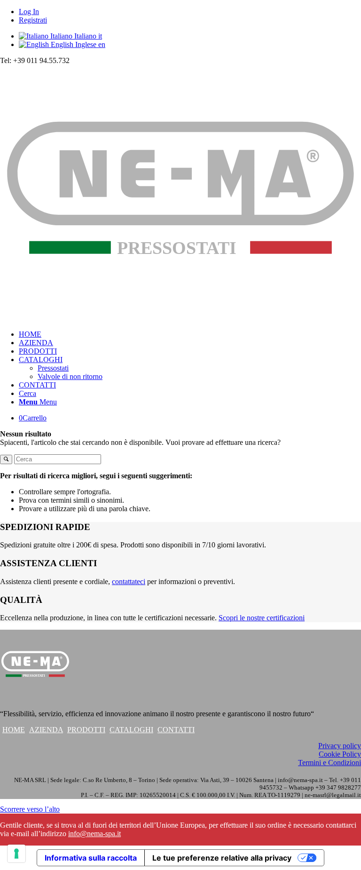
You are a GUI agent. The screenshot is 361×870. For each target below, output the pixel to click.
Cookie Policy (340, 754)
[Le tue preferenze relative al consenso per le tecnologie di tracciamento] (16, 853)
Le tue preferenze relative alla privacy (221, 857)
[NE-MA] (180, 318)
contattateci (128, 581)
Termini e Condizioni (329, 763)
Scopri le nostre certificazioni (262, 618)
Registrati (33, 20)
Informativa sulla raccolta (91, 857)
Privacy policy (339, 746)
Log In (29, 12)
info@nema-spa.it (94, 834)
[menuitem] (190, 12)
